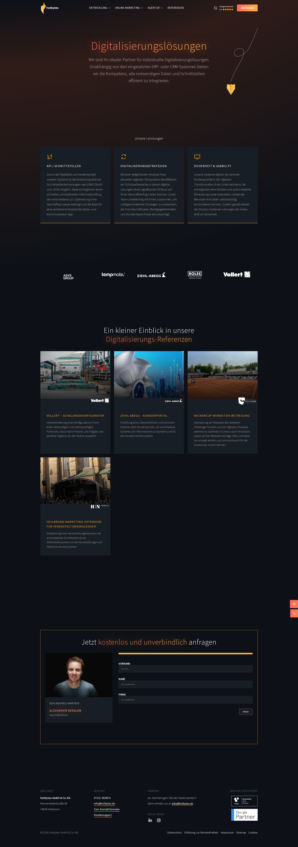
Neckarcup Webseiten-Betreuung (222, 415)
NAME (122, 679)
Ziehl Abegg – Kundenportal (143, 415)
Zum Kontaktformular (107, 809)
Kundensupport (103, 815)
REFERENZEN (175, 7)
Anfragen (247, 8)
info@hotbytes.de (104, 803)
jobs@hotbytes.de (182, 803)
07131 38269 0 (102, 798)
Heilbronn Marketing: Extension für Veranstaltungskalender (74, 524)
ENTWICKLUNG (98, 7)
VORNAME (124, 663)
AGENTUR (154, 7)
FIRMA (122, 694)
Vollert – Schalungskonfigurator (75, 415)
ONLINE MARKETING (127, 7)
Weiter (246, 712)
